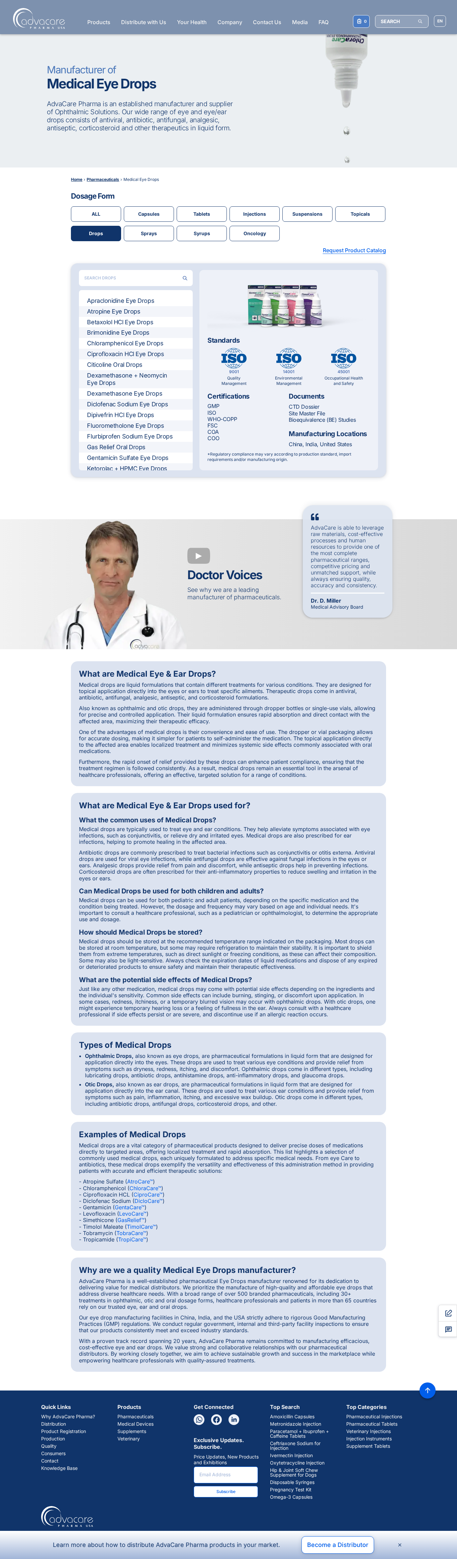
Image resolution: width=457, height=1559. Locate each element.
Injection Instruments (369, 1438)
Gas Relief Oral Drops (116, 447)
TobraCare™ (131, 1233)
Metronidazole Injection (295, 1424)
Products (98, 22)
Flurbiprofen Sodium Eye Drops (130, 436)
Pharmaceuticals (135, 1416)
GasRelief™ (131, 1220)
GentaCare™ (130, 1207)
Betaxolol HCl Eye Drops (120, 322)
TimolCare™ (141, 1226)
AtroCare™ (140, 1181)
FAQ (323, 22)
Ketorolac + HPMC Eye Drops (127, 468)
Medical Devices (135, 1424)
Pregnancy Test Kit (290, 1489)
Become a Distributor (337, 1544)
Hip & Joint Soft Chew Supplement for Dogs (294, 1472)
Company (229, 22)
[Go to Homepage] (37, 18)
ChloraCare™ (145, 1188)
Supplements (131, 1431)
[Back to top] (428, 1390)
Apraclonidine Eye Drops (120, 300)
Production (53, 1438)
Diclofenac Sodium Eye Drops (127, 404)
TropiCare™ (132, 1239)
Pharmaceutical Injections (374, 1416)
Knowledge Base (59, 1468)
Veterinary (128, 1438)
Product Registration (63, 1431)
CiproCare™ (148, 1194)
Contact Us (267, 22)
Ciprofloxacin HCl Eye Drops (125, 353)
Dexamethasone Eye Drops (124, 393)
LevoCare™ (133, 1213)
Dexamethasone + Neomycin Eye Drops (127, 379)
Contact (50, 1461)
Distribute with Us (143, 22)
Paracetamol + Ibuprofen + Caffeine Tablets (299, 1433)
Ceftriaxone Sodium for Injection (295, 1445)
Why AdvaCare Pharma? (68, 1416)
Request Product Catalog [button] (354, 250)
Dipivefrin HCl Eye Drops (120, 414)
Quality (49, 1446)
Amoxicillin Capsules (292, 1416)
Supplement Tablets (368, 1446)
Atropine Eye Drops (113, 311)
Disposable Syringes (292, 1482)
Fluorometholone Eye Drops (125, 425)
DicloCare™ (148, 1201)
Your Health (192, 22)
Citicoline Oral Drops (115, 364)
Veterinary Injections (368, 1431)
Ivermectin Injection (291, 1455)
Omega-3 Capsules (291, 1497)
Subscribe (226, 1491)
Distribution (53, 1424)
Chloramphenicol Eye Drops (125, 343)
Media (300, 22)
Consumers (53, 1453)
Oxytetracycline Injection (297, 1463)
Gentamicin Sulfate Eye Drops (127, 457)
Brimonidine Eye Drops (118, 332)
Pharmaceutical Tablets (371, 1424)
